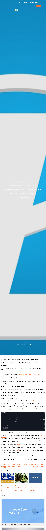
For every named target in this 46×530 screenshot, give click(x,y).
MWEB (18, 450)
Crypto (13, 181)
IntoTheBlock (34, 400)
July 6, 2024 (20, 377)
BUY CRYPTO (32, 6)
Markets (31, 181)
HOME (16, 2)
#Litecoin (19, 374)
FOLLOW (38, 6)
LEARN (25, 2)
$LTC (26, 374)
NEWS (20, 2)
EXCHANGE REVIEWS (34, 2)
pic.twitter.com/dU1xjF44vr (34, 374)
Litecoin (25, 181)
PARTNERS (24, 6)
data (20, 438)
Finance (19, 181)
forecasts (19, 444)
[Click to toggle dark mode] (16, 10)
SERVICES (17, 6)
